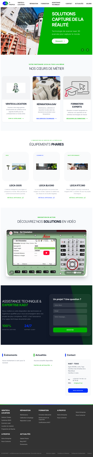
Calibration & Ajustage (26, 417)
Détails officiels (14, 197)
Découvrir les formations (75, 118)
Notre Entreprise (62, 415)
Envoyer (70, 330)
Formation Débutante (45, 415)
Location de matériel (7, 426)
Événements (23, 444)
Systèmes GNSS (6, 420)
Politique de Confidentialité (78, 453)
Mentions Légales (50, 453)
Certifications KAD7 (44, 422)
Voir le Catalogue (14, 118)
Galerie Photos (24, 438)
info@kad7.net (78, 383)
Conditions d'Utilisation (63, 453)
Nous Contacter (62, 417)
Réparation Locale (25, 420)
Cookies (89, 453)
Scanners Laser (6, 423)
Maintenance (24, 415)
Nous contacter (78, 390)
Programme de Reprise (8, 429)
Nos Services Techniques (45, 118)
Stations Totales (6, 417)
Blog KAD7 (23, 441)
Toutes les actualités (42, 365)
